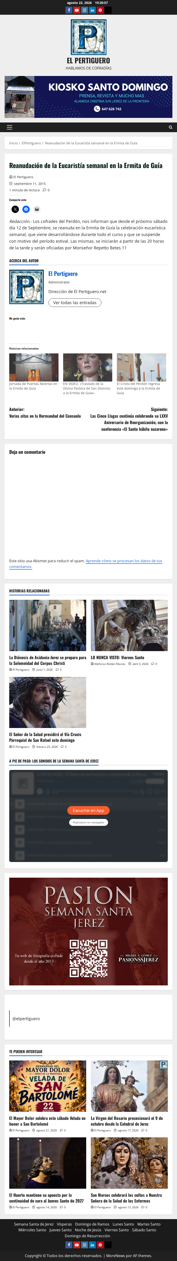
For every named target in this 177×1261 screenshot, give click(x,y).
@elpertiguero (26, 1018)
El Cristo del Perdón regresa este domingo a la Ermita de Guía (138, 388)
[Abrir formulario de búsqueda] (170, 127)
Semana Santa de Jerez (34, 1224)
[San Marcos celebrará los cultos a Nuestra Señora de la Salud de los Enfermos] (129, 1163)
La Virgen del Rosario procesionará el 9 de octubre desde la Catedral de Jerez (127, 1121)
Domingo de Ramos (92, 1224)
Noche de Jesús (88, 1229)
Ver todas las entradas (75, 302)
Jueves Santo (61, 1229)
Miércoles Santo (32, 1229)
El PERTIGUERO (88, 60)
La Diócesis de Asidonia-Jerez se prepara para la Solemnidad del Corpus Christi (47, 660)
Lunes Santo (123, 1224)
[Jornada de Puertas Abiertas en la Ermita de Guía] (34, 367)
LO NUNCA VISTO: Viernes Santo (117, 657)
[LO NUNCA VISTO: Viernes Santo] (129, 625)
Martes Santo (149, 1224)
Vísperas (64, 1224)
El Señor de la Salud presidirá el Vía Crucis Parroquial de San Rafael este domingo (45, 737)
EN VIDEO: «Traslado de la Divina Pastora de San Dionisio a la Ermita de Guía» (86, 388)
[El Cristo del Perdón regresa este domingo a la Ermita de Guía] (141, 367)
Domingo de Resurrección (87, 1235)
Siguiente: (129, 419)
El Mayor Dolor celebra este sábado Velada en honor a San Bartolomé (47, 1121)
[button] (10, 127)
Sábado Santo (144, 1229)
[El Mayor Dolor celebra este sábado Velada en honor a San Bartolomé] (47, 1086)
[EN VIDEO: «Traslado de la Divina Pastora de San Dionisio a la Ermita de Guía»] (87, 367)
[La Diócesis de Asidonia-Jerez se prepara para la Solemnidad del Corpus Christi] (47, 625)
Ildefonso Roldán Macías (109, 664)
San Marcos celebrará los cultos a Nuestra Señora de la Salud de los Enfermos (126, 1198)
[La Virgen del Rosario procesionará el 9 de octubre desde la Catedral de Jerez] (129, 1086)
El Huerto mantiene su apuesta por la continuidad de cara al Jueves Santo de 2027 (46, 1198)
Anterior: (45, 412)
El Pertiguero (23, 177)
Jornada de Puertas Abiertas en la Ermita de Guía (33, 386)
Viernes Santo (117, 1229)
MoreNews (115, 1255)
